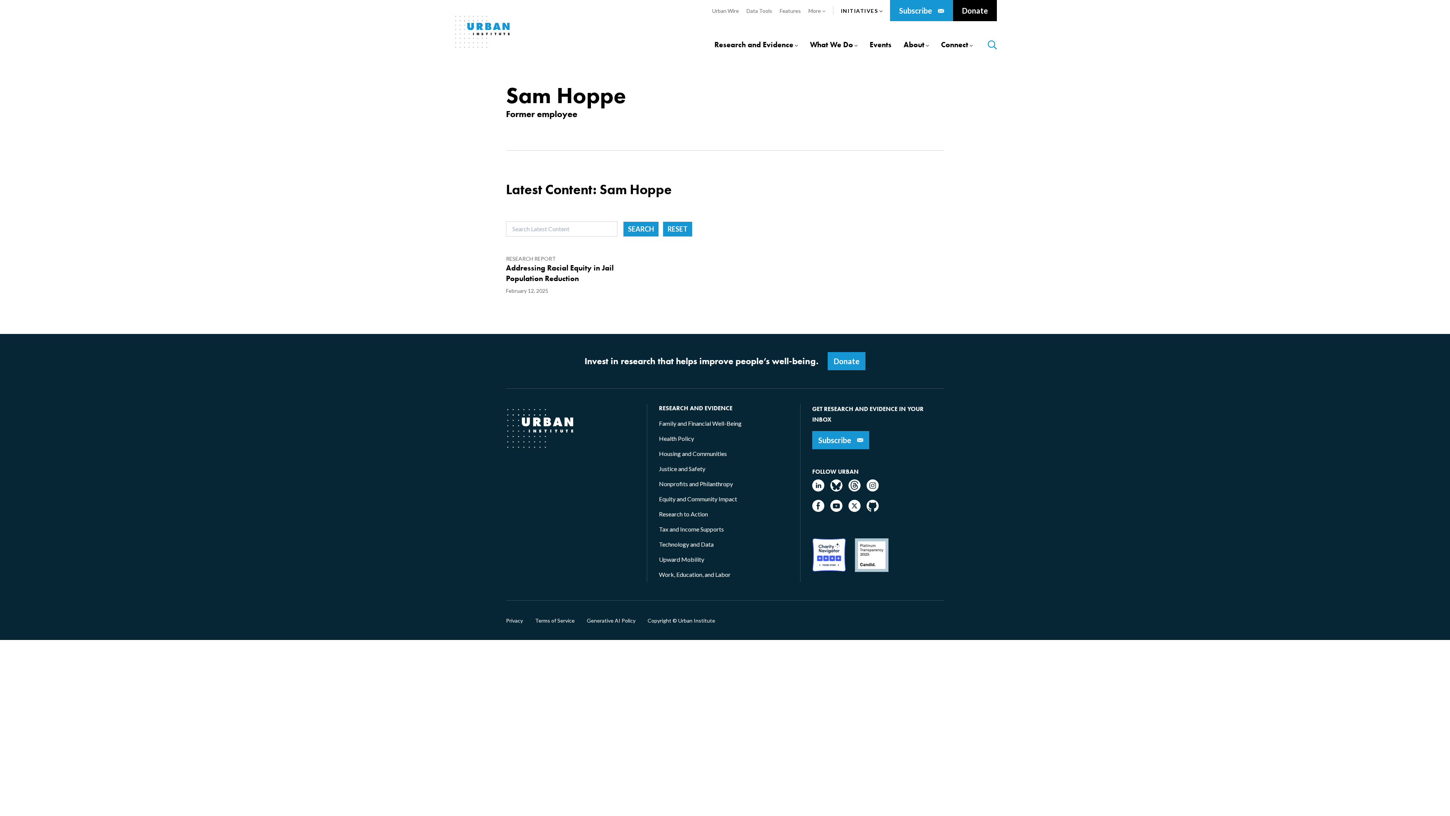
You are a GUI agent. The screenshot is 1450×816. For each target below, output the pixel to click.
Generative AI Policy (611, 621)
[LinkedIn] (818, 489)
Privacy (514, 621)
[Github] (873, 509)
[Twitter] (854, 509)
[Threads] (854, 489)
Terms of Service (555, 621)
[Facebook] (818, 509)
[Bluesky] (836, 489)
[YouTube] (836, 509)
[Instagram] (873, 489)
